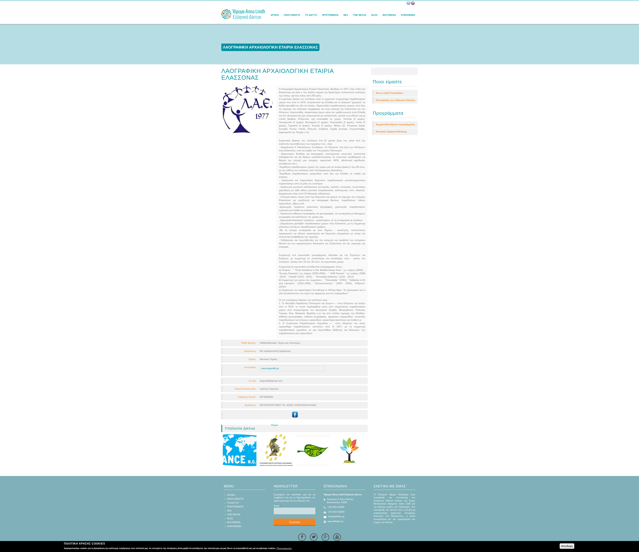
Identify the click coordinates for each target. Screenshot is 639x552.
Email (277, 506)
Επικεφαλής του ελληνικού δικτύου (395, 100)
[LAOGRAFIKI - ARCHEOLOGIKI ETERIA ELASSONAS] (413, 3)
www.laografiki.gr (270, 368)
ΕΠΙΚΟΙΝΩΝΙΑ (408, 15)
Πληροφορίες (284, 548)
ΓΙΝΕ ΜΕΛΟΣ (359, 15)
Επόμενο (281, 428)
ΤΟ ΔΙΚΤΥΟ (311, 15)
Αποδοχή (567, 546)
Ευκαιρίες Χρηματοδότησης (391, 131)
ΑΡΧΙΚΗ (275, 15)
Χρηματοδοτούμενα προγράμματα (395, 124)
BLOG (374, 15)
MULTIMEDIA (389, 15)
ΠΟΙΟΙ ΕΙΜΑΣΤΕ (292, 15)
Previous (266, 428)
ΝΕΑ (345, 15)
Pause (274, 425)
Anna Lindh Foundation (389, 93)
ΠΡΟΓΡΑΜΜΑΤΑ (330, 15)
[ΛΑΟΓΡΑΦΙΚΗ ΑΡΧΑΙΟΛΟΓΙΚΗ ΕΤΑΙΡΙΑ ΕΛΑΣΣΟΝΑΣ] (408, 3)
